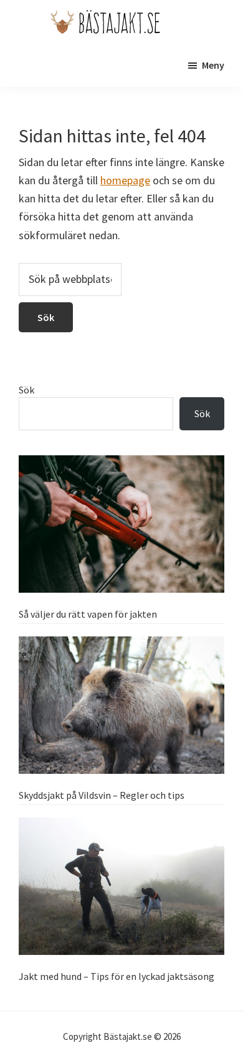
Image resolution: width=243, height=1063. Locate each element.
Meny (213, 65)
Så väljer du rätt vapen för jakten (88, 614)
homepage (125, 180)
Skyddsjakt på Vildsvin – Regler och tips (101, 795)
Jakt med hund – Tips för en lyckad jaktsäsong (116, 976)
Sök (26, 389)
